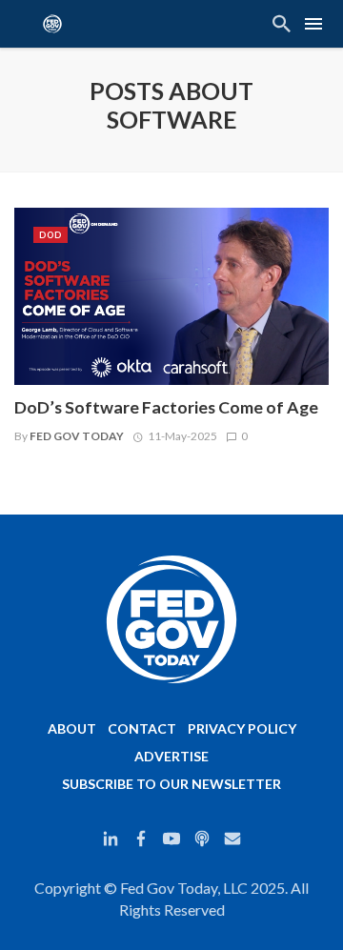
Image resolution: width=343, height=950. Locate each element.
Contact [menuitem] (142, 728)
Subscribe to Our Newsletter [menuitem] (171, 784)
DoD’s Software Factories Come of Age (166, 407)
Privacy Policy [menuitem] (242, 728)
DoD (50, 235)
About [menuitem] (72, 728)
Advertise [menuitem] (171, 756)
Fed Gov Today (77, 436)
